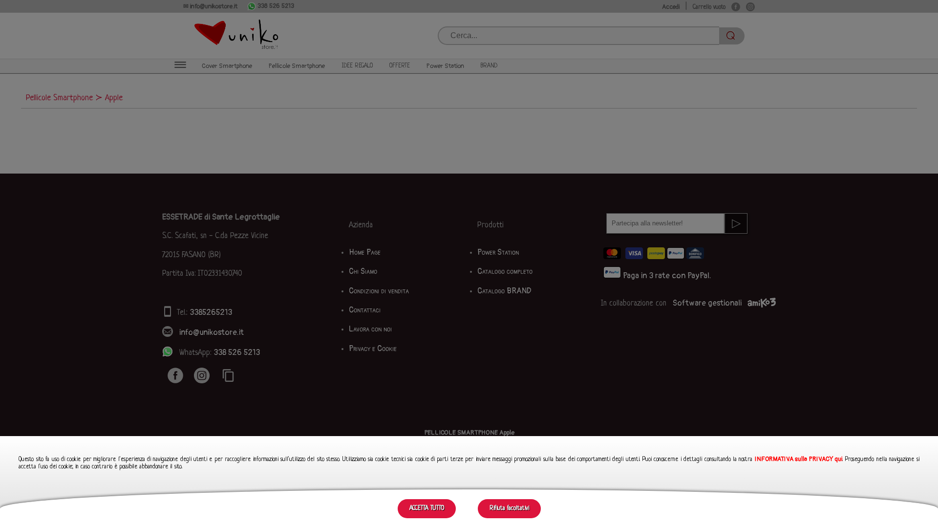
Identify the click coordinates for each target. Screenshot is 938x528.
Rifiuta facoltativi (509, 508)
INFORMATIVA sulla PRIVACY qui (798, 459)
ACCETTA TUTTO (426, 508)
